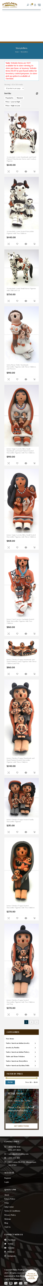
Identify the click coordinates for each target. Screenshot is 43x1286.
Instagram (11, 1256)
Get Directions (21, 1126)
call (16, 1107)
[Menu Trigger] (39, 4)
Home (17, 52)
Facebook (11, 1240)
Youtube (10, 1248)
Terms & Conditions (12, 1211)
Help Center (9, 1207)
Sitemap (7, 1219)
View (26, 171)
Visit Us (7, 1227)
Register (7, 1178)
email (24, 1107)
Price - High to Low (13, 106)
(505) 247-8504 (14, 1150)
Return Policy (9, 1199)
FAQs (6, 1203)
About (6, 1195)
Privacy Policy (10, 1215)
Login (6, 1182)
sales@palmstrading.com (18, 1154)
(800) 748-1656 (14, 1147)
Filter (10, 1082)
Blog (6, 1223)
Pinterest (10, 1252)
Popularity (9, 98)
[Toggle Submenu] (35, 1043)
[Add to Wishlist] (17, 171)
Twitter (10, 1244)
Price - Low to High (13, 102)
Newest (20, 98)
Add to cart (34, 171)
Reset (37, 93)
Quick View (8, 171)
